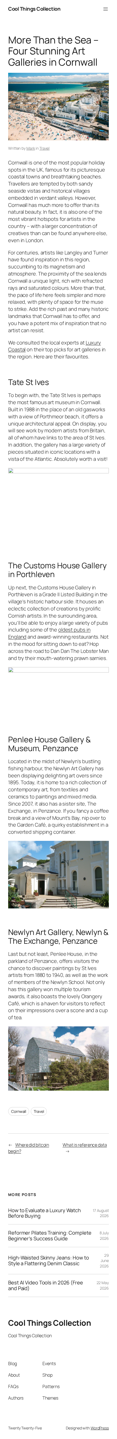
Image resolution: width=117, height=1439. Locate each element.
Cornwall (18, 1111)
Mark (30, 148)
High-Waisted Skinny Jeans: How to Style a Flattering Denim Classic (48, 1260)
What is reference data (85, 1145)
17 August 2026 (101, 1213)
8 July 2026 (104, 1235)
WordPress (100, 1428)
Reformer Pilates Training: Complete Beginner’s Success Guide (49, 1235)
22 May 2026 (103, 1285)
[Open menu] (105, 9)
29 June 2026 (104, 1261)
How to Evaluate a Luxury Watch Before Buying (44, 1213)
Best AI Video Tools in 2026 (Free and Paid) (45, 1285)
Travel (44, 148)
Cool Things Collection (34, 8)
